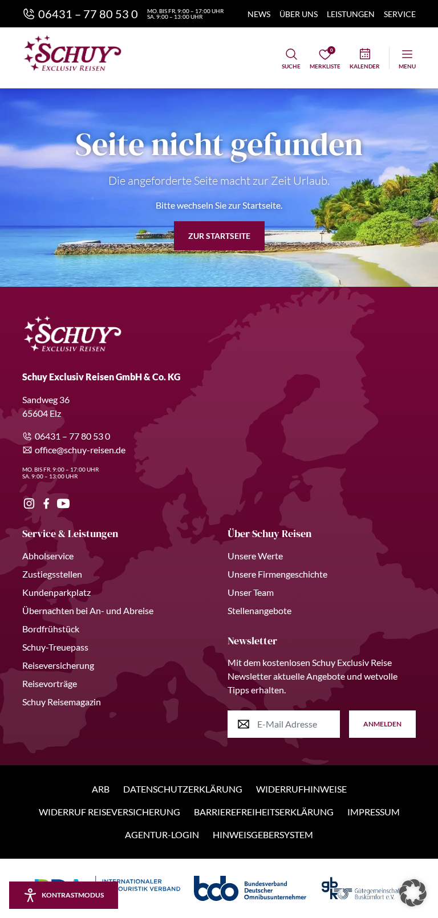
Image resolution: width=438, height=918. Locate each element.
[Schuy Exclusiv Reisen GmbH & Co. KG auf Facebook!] (46, 503)
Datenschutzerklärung (182, 788)
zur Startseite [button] (219, 236)
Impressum (373, 811)
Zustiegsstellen (52, 573)
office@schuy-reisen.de (80, 449)
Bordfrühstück (50, 628)
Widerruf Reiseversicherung (109, 811)
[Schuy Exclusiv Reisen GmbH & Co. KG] (72, 53)
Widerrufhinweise (301, 788)
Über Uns (298, 14)
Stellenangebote (259, 610)
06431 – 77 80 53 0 (72, 435)
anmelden (382, 724)
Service (400, 14)
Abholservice (48, 555)
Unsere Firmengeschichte (277, 573)
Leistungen (351, 14)
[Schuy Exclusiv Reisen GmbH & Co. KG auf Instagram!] (29, 503)
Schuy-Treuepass (55, 646)
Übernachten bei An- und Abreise (87, 610)
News (259, 14)
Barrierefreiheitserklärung (264, 811)
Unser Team (251, 592)
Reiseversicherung (58, 665)
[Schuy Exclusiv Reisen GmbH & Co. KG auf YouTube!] (63, 503)
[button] (413, 893)
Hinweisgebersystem (263, 834)
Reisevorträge (49, 683)
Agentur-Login (162, 834)
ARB (101, 788)
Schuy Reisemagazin (61, 701)
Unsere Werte (255, 555)
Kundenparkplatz (56, 592)
